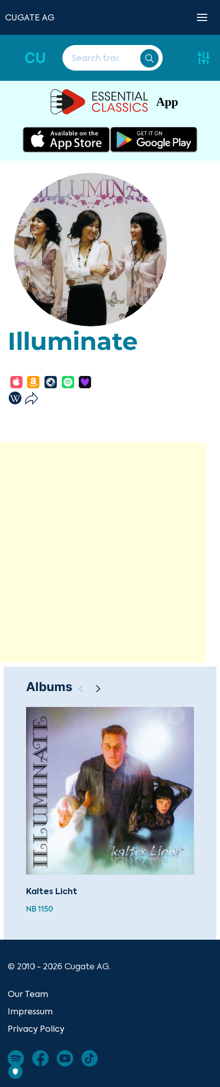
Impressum (30, 1011)
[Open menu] (202, 17)
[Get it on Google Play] (153, 139)
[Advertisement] (110, 552)
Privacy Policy (36, 1029)
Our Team (28, 994)
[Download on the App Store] (66, 139)
